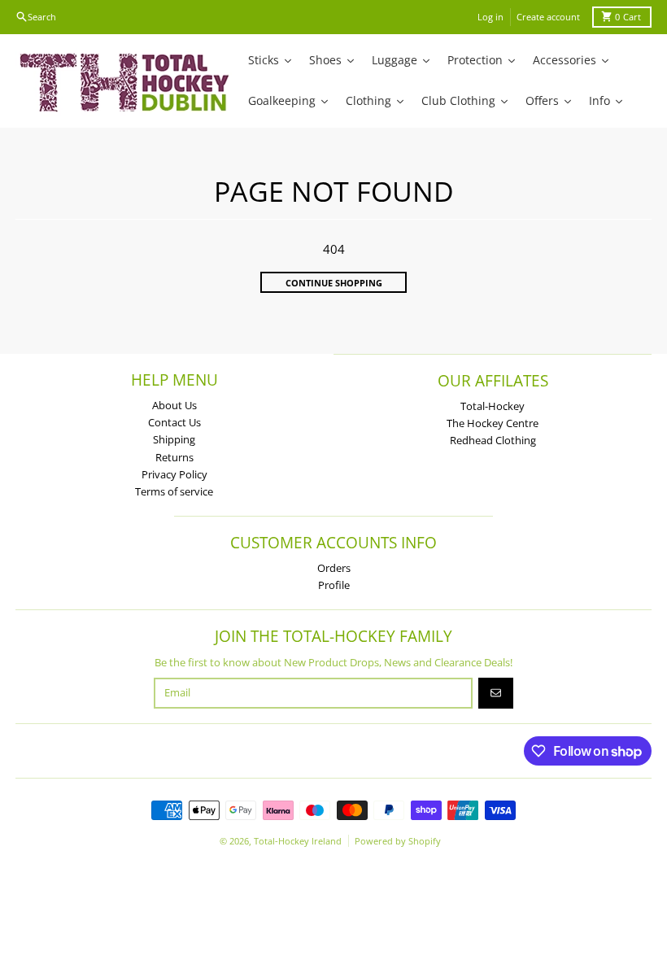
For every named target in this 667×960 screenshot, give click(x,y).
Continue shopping (334, 283)
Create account (548, 17)
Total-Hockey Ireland (298, 841)
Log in (490, 17)
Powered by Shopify (398, 841)
